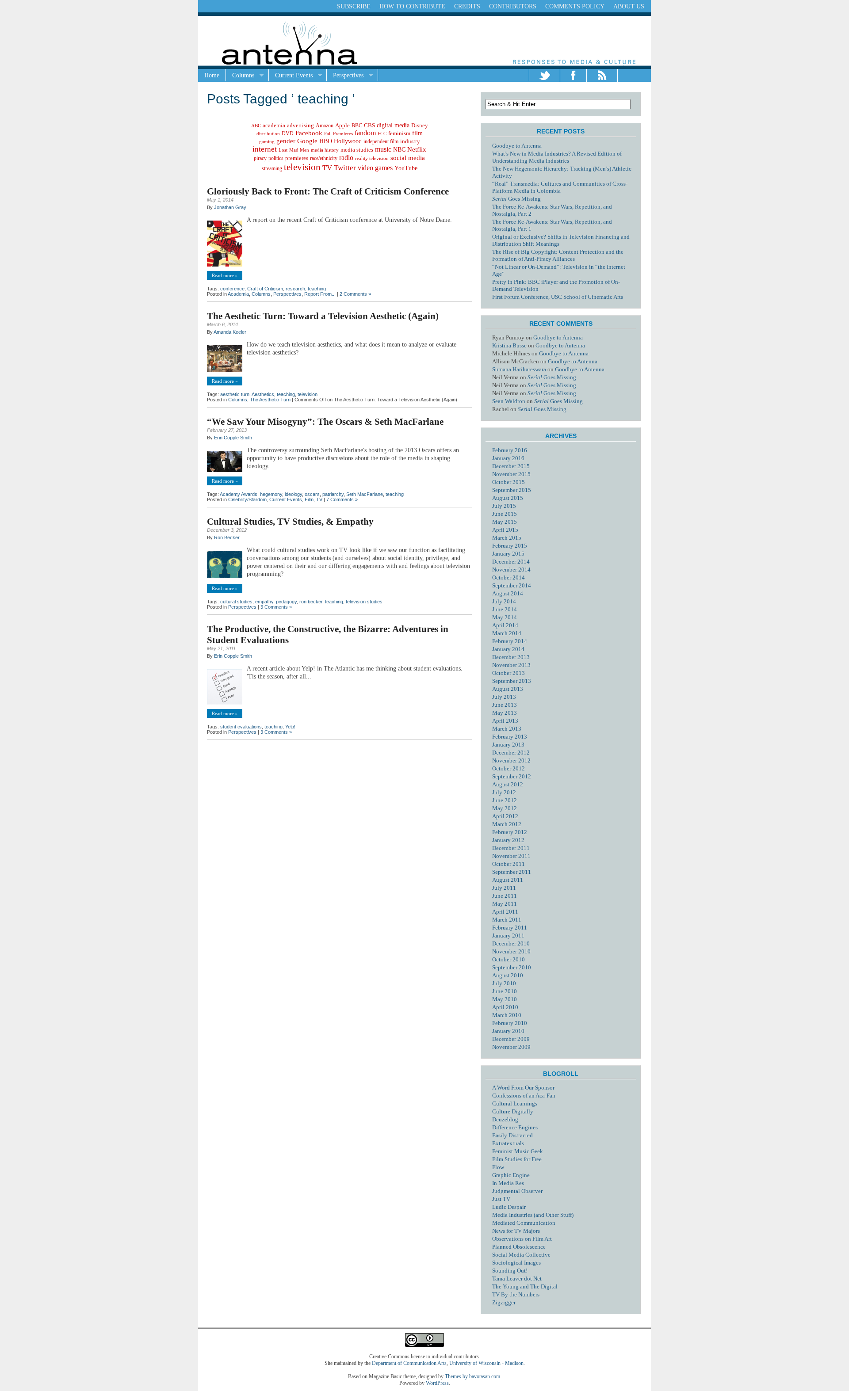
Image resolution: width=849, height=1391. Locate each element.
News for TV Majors (516, 1230)
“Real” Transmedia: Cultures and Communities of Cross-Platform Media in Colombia (559, 187)
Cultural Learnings (514, 1103)
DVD (288, 133)
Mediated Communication (523, 1223)
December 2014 (511, 561)
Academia (238, 294)
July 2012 (504, 792)
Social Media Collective (521, 1254)
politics (275, 158)
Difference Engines (515, 1127)
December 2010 (511, 943)
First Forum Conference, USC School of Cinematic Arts (557, 296)
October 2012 (508, 768)
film (417, 133)
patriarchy (333, 494)
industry (410, 141)
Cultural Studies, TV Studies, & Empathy (290, 521)
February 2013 (509, 736)
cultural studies (236, 601)
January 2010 (508, 1031)
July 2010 (504, 983)
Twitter (345, 168)
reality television (372, 158)
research (295, 288)
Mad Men (299, 149)
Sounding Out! (510, 1270)
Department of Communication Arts (409, 1363)
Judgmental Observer (517, 1191)
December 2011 (511, 848)
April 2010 (505, 1007)
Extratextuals (508, 1143)
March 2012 (506, 824)
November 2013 (511, 665)
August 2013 (507, 689)
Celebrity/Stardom (247, 499)
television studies (364, 601)
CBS (369, 125)
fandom (365, 133)
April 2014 (505, 625)
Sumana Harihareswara (519, 369)
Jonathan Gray (230, 207)
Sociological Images (516, 1262)
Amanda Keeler (230, 332)
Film (309, 499)
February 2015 (509, 545)
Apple (342, 125)
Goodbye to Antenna (517, 145)
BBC (357, 126)
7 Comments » (342, 499)
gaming (267, 141)
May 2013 (504, 712)
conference (232, 288)
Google (307, 141)
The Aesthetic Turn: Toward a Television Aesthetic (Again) (323, 316)
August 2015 (507, 498)
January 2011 (508, 935)
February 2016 (509, 450)
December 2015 (511, 466)
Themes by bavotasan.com (472, 1376)
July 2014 (504, 601)
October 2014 (508, 577)
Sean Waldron (508, 401)
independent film (380, 141)
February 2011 (509, 927)
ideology (293, 494)
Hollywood (348, 141)
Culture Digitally (512, 1111)
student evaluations (241, 726)
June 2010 (504, 991)
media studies (356, 150)
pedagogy (286, 601)
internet (264, 149)
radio (346, 157)
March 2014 (506, 633)
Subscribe (354, 6)
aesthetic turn (234, 394)
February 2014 (509, 641)
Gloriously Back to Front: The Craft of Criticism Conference (328, 191)
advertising (300, 125)
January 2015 (508, 553)
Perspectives (345, 75)
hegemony (271, 494)
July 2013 (504, 697)
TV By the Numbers (515, 1294)
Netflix (416, 149)
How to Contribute (412, 6)
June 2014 (504, 609)
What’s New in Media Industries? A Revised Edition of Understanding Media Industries (557, 157)
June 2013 (504, 704)
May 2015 (504, 521)
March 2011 (506, 919)
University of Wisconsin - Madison (486, 1363)
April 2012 (505, 816)
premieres (296, 158)
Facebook (308, 133)
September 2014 (511, 585)
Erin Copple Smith (233, 437)
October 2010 (508, 959)
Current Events (291, 75)
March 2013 (506, 728)
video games (375, 167)
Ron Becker (227, 537)
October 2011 (508, 864)
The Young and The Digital (525, 1286)
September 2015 (511, 490)
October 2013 (508, 673)
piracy (260, 158)
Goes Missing (516, 198)
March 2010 (506, 1015)
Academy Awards (238, 494)
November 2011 (511, 856)
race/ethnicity (323, 158)
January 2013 (508, 744)
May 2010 (504, 999)
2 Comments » (355, 294)
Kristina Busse (509, 345)
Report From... (320, 294)
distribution (268, 133)
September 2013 (511, 681)
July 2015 (504, 506)
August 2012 (507, 784)
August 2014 (507, 593)
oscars (312, 494)
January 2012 (508, 840)
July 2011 (504, 887)
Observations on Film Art (522, 1238)
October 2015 (508, 482)
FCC (382, 133)
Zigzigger (504, 1302)
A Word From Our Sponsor (523, 1087)
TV (327, 168)
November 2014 (511, 569)
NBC (399, 149)
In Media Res (508, 1183)
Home (211, 75)
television (302, 167)
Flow (498, 1167)
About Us (628, 6)
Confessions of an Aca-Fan (523, 1095)
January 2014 (508, 649)
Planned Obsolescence (519, 1246)
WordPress (437, 1383)
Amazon (324, 125)
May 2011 (504, 903)
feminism (399, 133)
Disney (419, 125)
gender (285, 141)
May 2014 (504, 617)
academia (274, 125)
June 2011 (504, 895)
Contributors (512, 6)
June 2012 (504, 800)
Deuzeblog (505, 1119)
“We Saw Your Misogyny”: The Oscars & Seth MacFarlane (325, 421)
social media (407, 157)
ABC (256, 125)
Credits (467, 6)
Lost (283, 149)
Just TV (501, 1199)
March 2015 (506, 537)
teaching (317, 288)
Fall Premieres (338, 133)
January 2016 (508, 458)
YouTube (405, 167)
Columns (240, 75)
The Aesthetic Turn (270, 399)
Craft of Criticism (265, 288)
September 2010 (511, 967)
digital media (393, 125)
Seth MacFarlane (364, 494)
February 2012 (509, 832)
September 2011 (511, 872)
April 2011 (505, 911)
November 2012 (511, 760)
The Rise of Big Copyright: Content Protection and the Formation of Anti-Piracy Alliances (557, 255)
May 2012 (504, 808)
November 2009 (511, 1047)
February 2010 (509, 1023)
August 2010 (507, 975)
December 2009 (511, 1039)
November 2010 (511, 951)
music (383, 149)
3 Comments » (276, 607)
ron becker (310, 601)
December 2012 (511, 752)
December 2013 (511, 657)
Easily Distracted (512, 1135)
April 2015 (505, 529)
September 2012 (511, 776)
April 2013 (505, 720)
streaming (272, 168)
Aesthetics (263, 394)
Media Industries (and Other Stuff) (533, 1215)
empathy (264, 601)
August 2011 (507, 880)
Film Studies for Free (517, 1159)
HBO (325, 141)
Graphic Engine (511, 1175)
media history (325, 149)
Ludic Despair (509, 1207)
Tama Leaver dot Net (517, 1278)
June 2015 (504, 514)
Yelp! (290, 726)
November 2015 (511, 474)
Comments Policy (574, 6)
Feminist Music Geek (517, 1151)
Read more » (225, 275)
